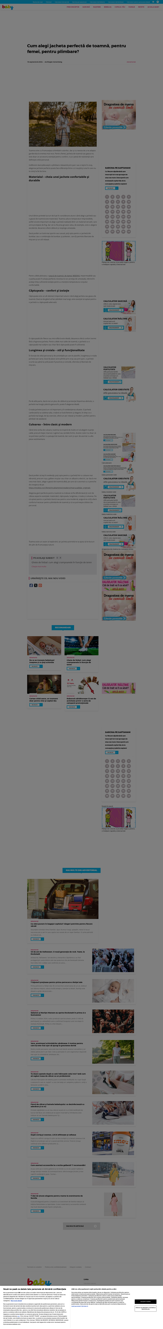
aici (19, 1316)
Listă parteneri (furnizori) (79, 1306)
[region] (81, 1307)
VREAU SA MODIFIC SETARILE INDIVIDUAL (146, 1308)
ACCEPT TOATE (145, 1301)
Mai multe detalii (16, 1301)
